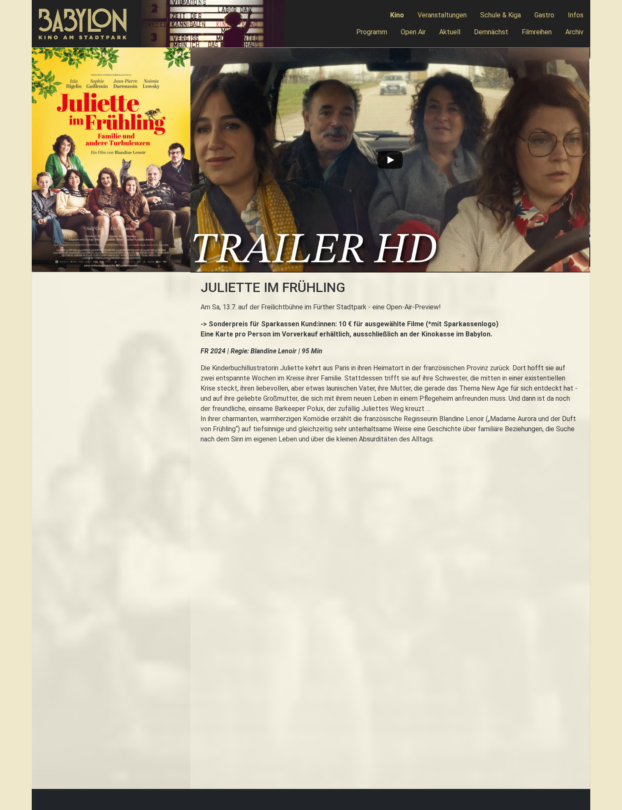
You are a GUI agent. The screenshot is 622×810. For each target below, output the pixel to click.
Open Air (413, 32)
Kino (397, 15)
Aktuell (449, 32)
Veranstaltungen (442, 15)
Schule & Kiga (500, 15)
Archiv (574, 32)
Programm (371, 32)
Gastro (544, 15)
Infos (575, 15)
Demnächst (491, 32)
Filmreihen (537, 32)
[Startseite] (86, 24)
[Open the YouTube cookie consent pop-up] (390, 160)
